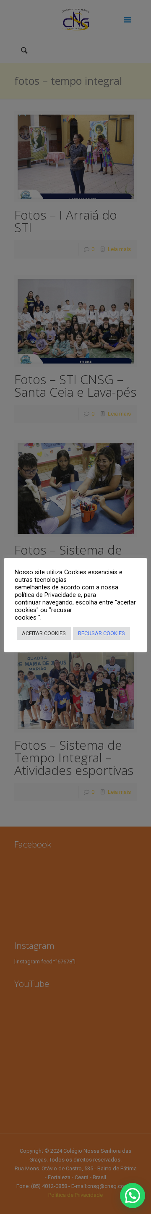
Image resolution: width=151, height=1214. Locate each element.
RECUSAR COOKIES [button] (101, 633)
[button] (132, 1195)
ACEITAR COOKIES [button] (44, 633)
